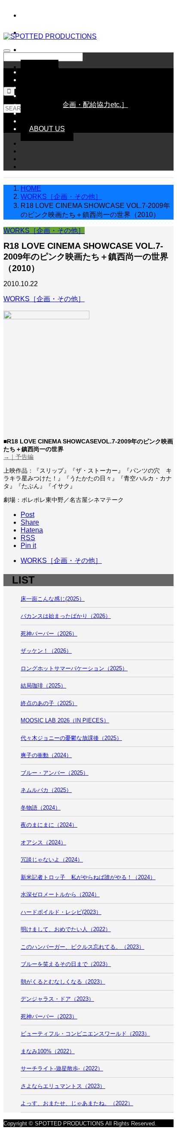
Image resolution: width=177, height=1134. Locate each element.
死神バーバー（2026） (49, 633)
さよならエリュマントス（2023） (63, 1086)
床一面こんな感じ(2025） (53, 599)
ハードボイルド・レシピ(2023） (61, 912)
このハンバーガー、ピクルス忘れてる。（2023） (82, 947)
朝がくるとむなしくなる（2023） (63, 981)
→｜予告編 (18, 456)
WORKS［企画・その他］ (44, 230)
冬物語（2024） (41, 807)
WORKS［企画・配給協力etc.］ (78, 104)
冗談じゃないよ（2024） (52, 859)
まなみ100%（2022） (48, 1051)
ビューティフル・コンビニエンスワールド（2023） (85, 1033)
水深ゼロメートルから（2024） (60, 894)
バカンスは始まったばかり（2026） (66, 616)
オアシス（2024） (43, 842)
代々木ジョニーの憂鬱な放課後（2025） (71, 738)
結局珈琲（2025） (43, 685)
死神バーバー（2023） (49, 1016)
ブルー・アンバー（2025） (54, 773)
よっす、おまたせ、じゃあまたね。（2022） (77, 1103)
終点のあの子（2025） (49, 703)
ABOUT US (47, 128)
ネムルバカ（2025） (46, 790)
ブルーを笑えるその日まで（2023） (66, 964)
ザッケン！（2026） (46, 651)
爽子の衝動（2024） (46, 755)
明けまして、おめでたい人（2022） (66, 929)
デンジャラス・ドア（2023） (57, 999)
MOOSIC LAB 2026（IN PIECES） (65, 720)
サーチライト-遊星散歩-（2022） (62, 1068)
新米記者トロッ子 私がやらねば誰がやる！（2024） (88, 877)
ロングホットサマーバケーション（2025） (74, 668)
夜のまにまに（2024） (49, 825)
